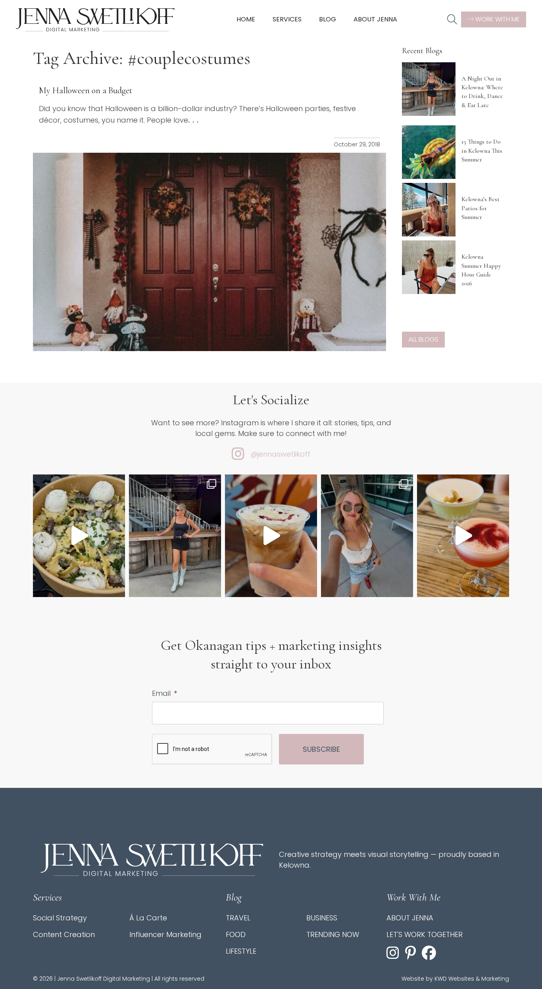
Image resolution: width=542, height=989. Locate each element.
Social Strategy (60, 918)
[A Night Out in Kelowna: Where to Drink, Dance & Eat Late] (429, 89)
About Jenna (375, 19)
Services (287, 19)
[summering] (367, 535)
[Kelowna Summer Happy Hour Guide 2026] (429, 267)
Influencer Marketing (165, 934)
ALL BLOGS (423, 339)
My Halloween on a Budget (85, 90)
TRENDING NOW (332, 934)
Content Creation (64, 934)
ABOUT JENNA (409, 918)
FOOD (236, 934)
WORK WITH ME (497, 19)
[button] (452, 19)
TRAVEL (238, 918)
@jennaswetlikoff (280, 454)
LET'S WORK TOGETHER (424, 934)
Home (245, 19)
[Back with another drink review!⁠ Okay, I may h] (271, 535)
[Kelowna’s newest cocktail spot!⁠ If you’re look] (463, 535)
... (194, 119)
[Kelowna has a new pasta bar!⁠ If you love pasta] (79, 535)
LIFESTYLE (241, 951)
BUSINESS (321, 918)
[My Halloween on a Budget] (209, 252)
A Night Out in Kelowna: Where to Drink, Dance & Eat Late (482, 92)
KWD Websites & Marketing (471, 979)
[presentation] (212, 749)
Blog (327, 19)
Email (164, 693)
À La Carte (148, 918)
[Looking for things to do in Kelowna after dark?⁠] (175, 535)
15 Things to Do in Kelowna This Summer (481, 150)
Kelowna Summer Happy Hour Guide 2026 (481, 270)
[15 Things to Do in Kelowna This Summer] (429, 152)
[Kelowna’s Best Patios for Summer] (429, 209)
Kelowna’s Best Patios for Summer (480, 208)
